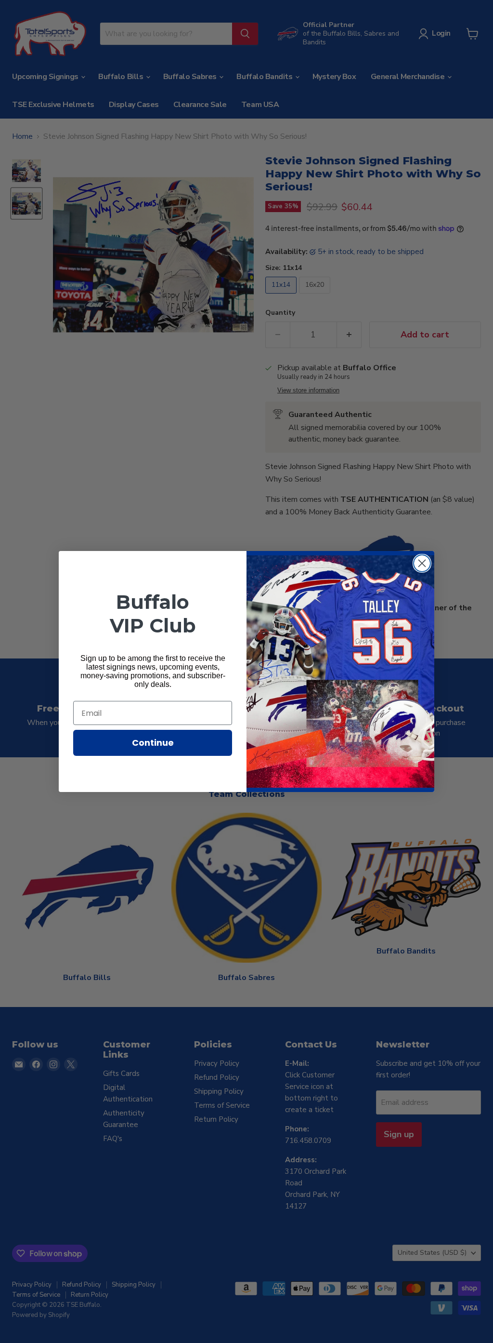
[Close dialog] (422, 563)
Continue (153, 743)
